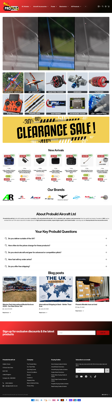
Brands (29, 375)
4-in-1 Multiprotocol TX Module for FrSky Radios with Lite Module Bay (24, 171)
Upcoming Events (31, 369)
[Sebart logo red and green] (90, 197)
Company (30, 360)
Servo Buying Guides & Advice (59, 364)
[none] (105, 160)
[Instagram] (77, 377)
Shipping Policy (31, 380)
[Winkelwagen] (108, 6)
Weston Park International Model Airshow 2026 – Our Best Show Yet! (18, 305)
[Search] (103, 6)
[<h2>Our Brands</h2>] (8, 197)
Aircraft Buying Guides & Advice (59, 369)
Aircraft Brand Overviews (57, 366)
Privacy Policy (30, 385)
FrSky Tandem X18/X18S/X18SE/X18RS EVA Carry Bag (55, 171)
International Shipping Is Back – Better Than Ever (55, 305)
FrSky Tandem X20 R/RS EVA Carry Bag (40, 171)
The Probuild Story (31, 364)
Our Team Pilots (31, 366)
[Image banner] (13, 82)
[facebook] (86, 377)
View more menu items (86, 6)
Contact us (29, 377)
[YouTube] (81, 377)
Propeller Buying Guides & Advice (59, 383)
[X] (91, 377)
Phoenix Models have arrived (86, 304)
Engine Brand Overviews (57, 372)
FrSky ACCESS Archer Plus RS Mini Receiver (87, 171)
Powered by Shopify (23, 394)
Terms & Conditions (32, 372)
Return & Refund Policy (33, 383)
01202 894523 (9, 383)
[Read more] (99, 6)
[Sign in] (105, 6)
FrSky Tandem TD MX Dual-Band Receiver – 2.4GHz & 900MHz (102, 171)
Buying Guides (55, 360)
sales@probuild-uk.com (11, 386)
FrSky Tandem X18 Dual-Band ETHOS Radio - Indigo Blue (9, 171)
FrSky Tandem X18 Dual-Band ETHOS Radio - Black (71, 171)
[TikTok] (95, 377)
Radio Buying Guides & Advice (59, 386)
